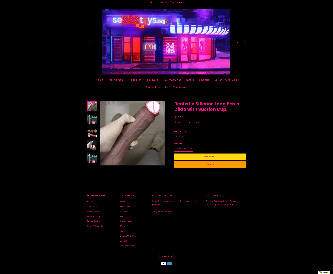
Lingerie (204, 80)
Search (90, 201)
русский (165, 256)
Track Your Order (176, 87)
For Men (136, 80)
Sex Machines (172, 80)
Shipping (178, 122)
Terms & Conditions (96, 226)
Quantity (180, 132)
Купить (210, 164)
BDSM (190, 80)
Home (99, 80)
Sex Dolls (152, 80)
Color (178, 143)
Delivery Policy (94, 211)
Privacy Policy (93, 216)
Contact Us (92, 206)
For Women (116, 80)
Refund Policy (93, 221)
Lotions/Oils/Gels (226, 80)
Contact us (153, 87)
